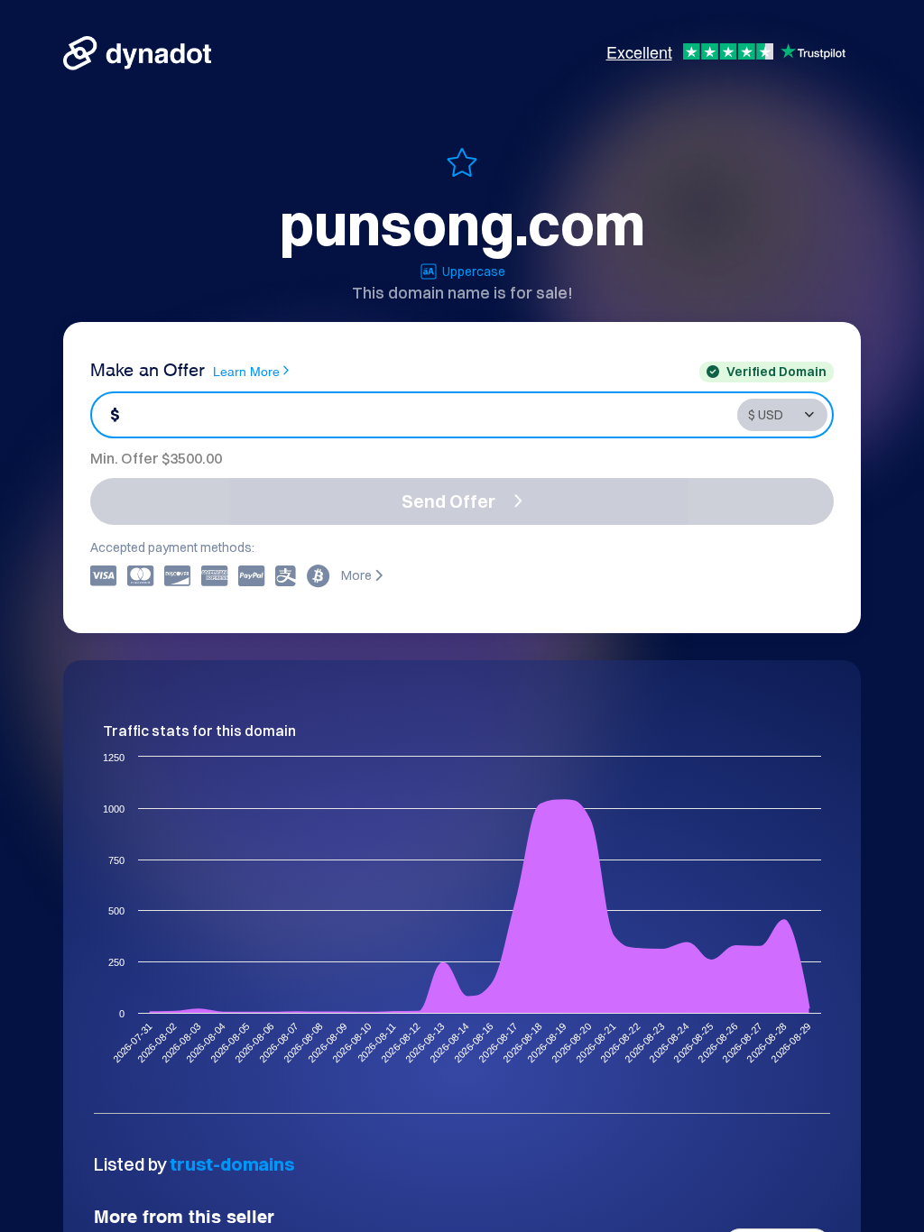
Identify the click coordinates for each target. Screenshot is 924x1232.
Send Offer (448, 501)
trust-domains (232, 1164)
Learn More (246, 370)
